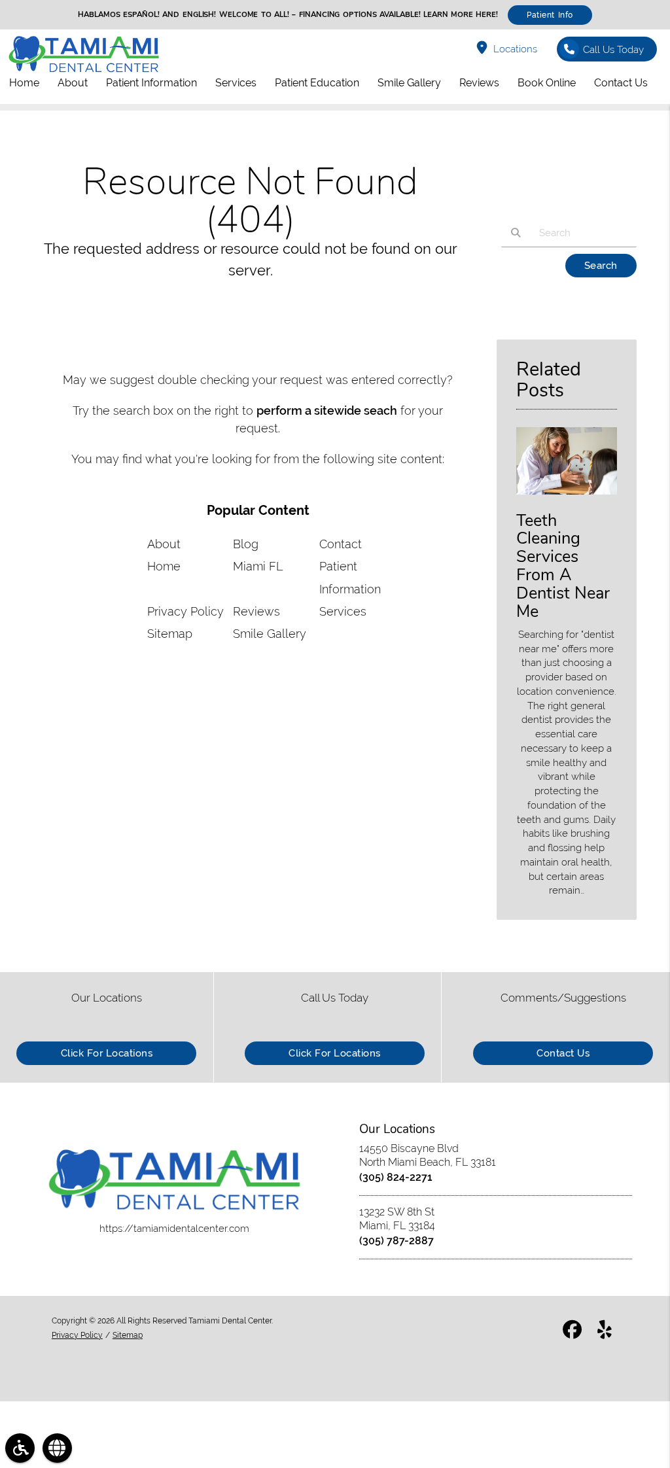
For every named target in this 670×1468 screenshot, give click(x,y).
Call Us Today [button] (613, 49)
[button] (20, 1448)
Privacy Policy (185, 611)
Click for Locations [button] (107, 1052)
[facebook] (572, 1331)
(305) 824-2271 (395, 1177)
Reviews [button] (479, 83)
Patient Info (550, 15)
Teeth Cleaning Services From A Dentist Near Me (563, 566)
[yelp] (604, 1331)
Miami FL (258, 566)
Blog (245, 544)
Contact (340, 544)
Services (342, 611)
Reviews (256, 611)
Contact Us (563, 1052)
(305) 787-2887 (396, 1240)
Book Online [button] (547, 83)
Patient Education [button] (317, 83)
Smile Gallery (269, 633)
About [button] (73, 83)
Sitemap (169, 633)
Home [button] (24, 83)
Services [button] (235, 83)
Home (164, 566)
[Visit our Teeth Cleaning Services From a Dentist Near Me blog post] (566, 497)
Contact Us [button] (621, 83)
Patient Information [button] (151, 83)
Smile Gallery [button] (409, 83)
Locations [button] (515, 48)
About (164, 544)
